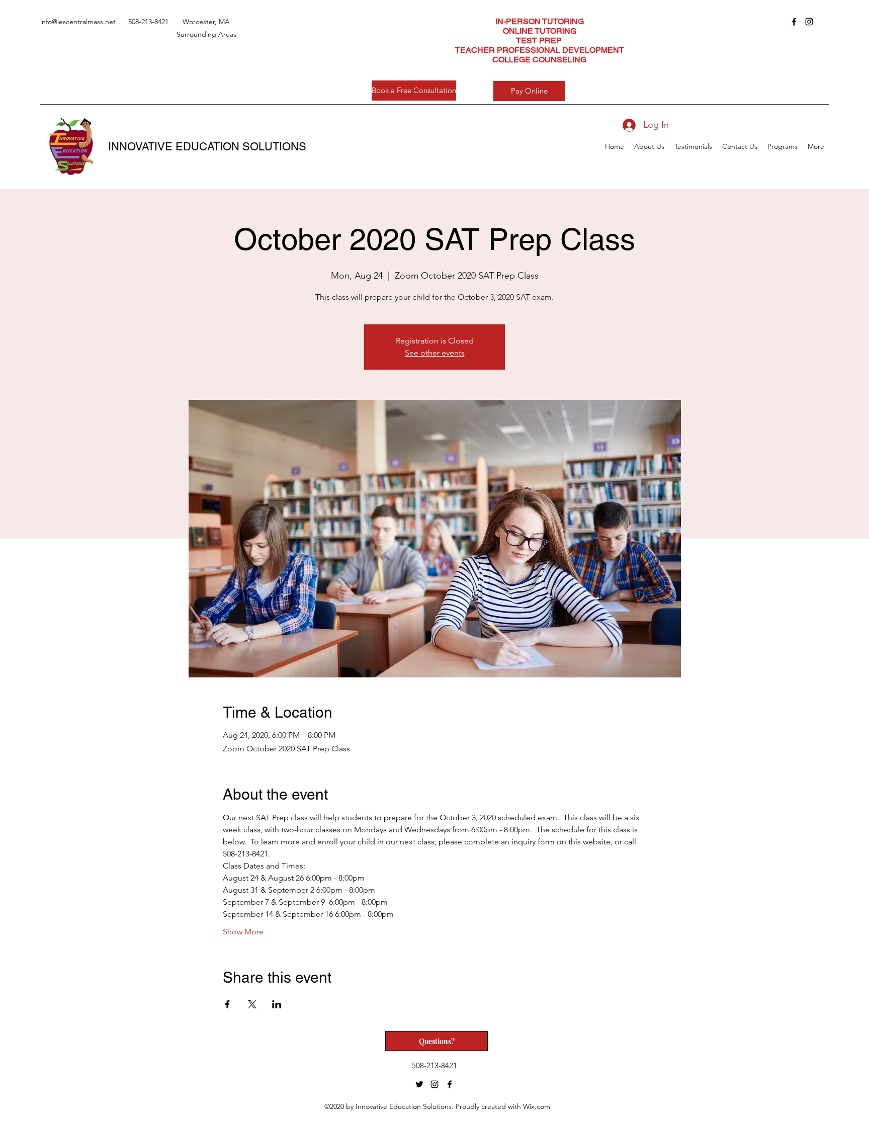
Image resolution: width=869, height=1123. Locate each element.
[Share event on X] (252, 1004)
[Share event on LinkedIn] (277, 1004)
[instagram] (809, 22)
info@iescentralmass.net (78, 21)
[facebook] (794, 22)
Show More (243, 931)
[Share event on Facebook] (227, 1004)
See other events (435, 353)
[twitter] (419, 1084)
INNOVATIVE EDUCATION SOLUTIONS (207, 146)
